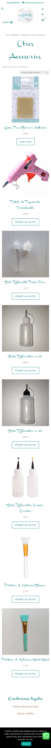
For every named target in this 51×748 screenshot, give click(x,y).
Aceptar (26, 744)
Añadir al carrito (25, 222)
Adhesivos (25, 35)
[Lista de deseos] (43, 14)
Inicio (8, 35)
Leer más (26, 142)
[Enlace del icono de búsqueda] (2, 9)
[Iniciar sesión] (43, 9)
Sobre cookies (25, 713)
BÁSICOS (15, 35)
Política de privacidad (25, 706)
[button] (6, 19)
